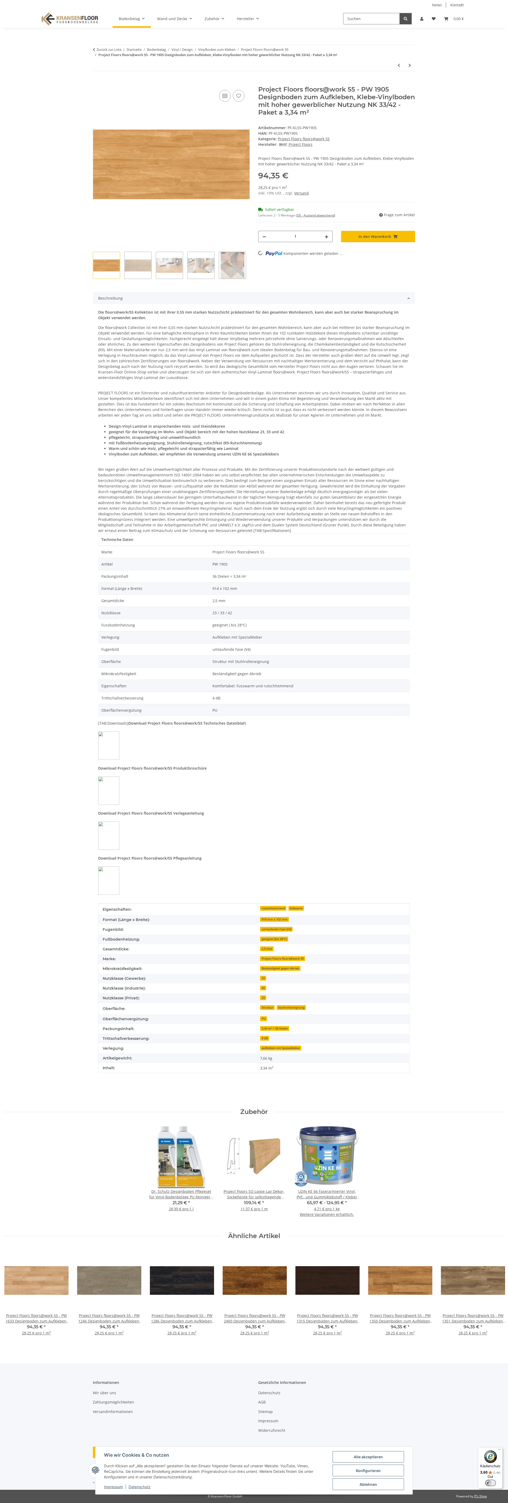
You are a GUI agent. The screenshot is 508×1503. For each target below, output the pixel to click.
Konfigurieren (368, 1470)
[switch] (490, 1483)
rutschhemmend (273, 908)
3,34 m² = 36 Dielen (275, 1028)
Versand (301, 193)
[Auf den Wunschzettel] (238, 96)
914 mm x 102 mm (275, 919)
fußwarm (296, 908)
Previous (13, 1295)
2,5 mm (267, 949)
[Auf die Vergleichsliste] (225, 96)
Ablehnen (368, 1484)
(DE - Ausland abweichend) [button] (315, 215)
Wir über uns (104, 1392)
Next (495, 1295)
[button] (422, 19)
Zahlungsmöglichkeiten (113, 1402)
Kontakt (457, 4)
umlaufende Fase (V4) (276, 929)
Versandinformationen (113, 1411)
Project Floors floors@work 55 (304, 138)
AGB (262, 1402)
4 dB (265, 1038)
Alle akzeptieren (368, 1457)
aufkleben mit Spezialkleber (281, 1048)
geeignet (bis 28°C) (274, 939)
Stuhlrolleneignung (291, 1007)
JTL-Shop (480, 1496)
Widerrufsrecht (271, 1430)
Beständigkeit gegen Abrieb (280, 968)
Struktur (267, 1007)
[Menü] (499, 1450)
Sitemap (265, 1411)
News (437, 4)
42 (263, 988)
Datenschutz (140, 1486)
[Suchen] (406, 18)
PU (264, 1019)
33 (263, 978)
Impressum (113, 1486)
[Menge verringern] (264, 236)
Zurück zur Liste (109, 49)
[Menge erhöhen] (326, 236)
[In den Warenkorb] (97, 83)
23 (263, 998)
